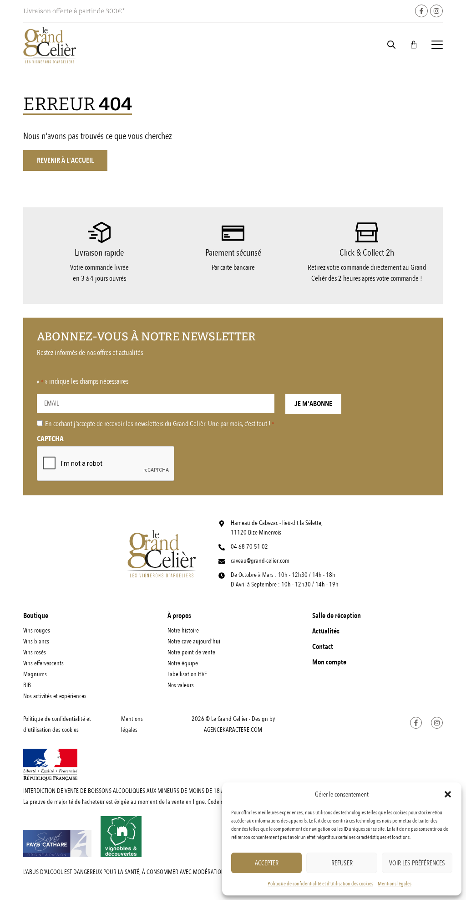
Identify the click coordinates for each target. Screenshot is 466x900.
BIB (27, 685)
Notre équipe (182, 663)
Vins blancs (36, 641)
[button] (447, 794)
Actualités (325, 631)
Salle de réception (336, 616)
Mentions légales (394, 883)
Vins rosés (34, 652)
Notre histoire (183, 630)
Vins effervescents (43, 663)
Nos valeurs (180, 685)
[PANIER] (414, 45)
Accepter (267, 863)
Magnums (35, 674)
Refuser (342, 863)
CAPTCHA (50, 438)
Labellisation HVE (187, 674)
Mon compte (329, 662)
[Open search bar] (391, 45)
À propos (179, 616)
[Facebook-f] (421, 11)
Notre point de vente (191, 652)
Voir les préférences (417, 863)
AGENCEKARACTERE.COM (233, 729)
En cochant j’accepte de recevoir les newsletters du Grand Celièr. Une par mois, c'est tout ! (159, 423)
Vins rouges (36, 630)
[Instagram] (436, 11)
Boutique (35, 616)
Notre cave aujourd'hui (193, 641)
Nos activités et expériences (54, 696)
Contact (322, 647)
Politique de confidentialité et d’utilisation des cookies (320, 883)
